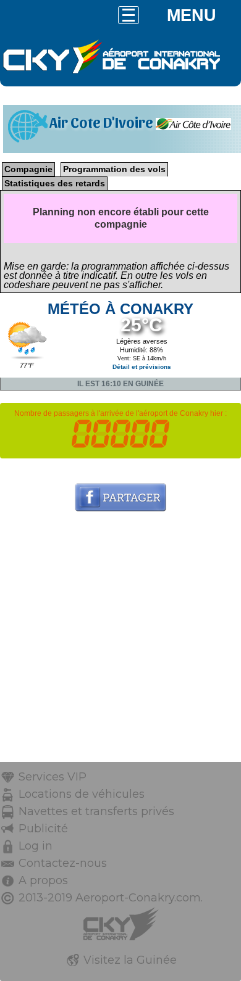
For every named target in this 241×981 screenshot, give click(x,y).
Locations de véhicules (82, 794)
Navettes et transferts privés (96, 811)
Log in (36, 846)
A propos (43, 880)
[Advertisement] (120, 641)
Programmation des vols (114, 169)
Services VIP (53, 777)
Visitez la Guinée (130, 960)
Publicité (43, 828)
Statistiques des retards (54, 183)
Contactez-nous (63, 863)
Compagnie (28, 169)
